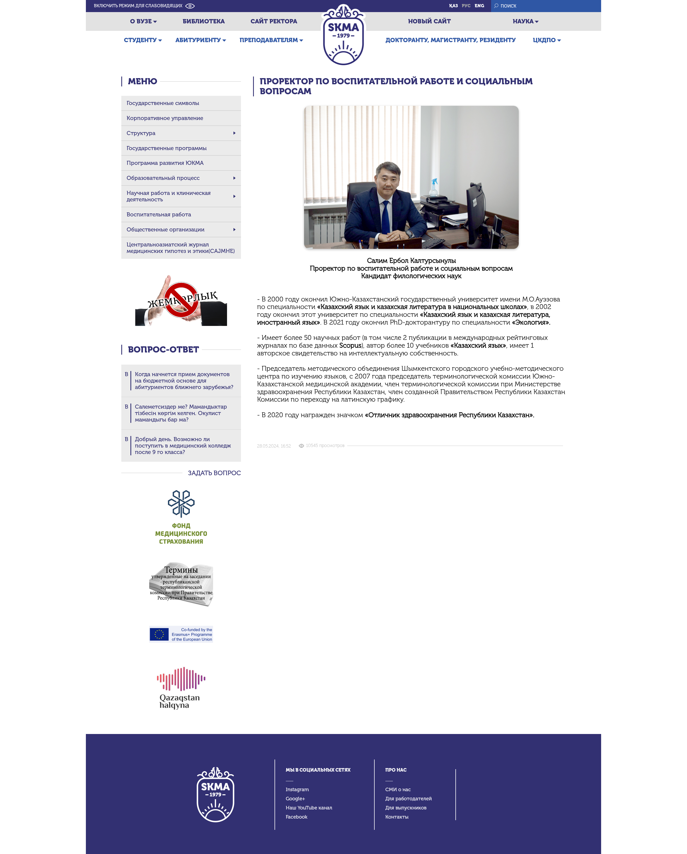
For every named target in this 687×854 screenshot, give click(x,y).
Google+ (295, 799)
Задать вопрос (214, 473)
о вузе (141, 21)
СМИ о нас (398, 790)
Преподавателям (269, 40)
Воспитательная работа (159, 214)
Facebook (296, 817)
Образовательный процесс (163, 178)
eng (479, 5)
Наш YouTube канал (309, 808)
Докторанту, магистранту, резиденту (451, 40)
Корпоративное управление (165, 118)
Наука (523, 21)
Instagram (297, 790)
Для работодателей (408, 799)
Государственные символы (163, 103)
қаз (453, 5)
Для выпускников (405, 808)
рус (466, 5)
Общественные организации (165, 229)
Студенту (140, 40)
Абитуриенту (198, 40)
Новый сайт (429, 21)
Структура (141, 133)
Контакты (396, 817)
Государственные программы (167, 148)
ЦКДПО (544, 40)
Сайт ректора (274, 21)
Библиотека (204, 21)
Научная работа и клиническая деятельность (169, 196)
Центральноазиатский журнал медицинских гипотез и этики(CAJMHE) (181, 247)
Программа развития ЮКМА (165, 163)
